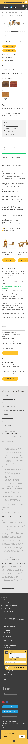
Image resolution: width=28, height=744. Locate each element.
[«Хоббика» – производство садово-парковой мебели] (5, 7)
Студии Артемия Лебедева (10, 693)
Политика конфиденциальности (9, 721)
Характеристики (6, 54)
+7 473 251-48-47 (8, 675)
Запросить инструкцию (11, 128)
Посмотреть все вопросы (8, 588)
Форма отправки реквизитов (8, 406)
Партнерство (7, 608)
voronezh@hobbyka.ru (9, 672)
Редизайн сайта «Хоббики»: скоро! (14, 2)
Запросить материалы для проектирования (12, 134)
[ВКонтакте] (7, 702)
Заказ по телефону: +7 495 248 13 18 (12, 228)
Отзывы (14, 54)
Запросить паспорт (10, 131)
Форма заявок (5, 395)
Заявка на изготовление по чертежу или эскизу (13, 410)
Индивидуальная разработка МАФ (10, 332)
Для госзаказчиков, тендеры (8, 399)
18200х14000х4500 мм (9, 69)
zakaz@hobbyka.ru (16, 559)
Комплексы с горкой (12, 113)
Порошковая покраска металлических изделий (13, 343)
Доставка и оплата (7, 57)
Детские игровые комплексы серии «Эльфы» (12, 108)
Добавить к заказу (9, 46)
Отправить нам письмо (9, 230)
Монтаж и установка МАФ (8, 338)
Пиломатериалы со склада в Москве (10, 341)
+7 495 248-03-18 (8, 640)
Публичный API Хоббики (9, 626)
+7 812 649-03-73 (8, 649)
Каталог (6, 596)
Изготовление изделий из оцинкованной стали (13, 329)
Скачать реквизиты (10, 353)
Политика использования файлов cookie (11, 729)
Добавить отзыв (10, 379)
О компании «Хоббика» (10, 605)
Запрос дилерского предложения (10, 421)
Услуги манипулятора (7, 348)
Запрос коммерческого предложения (10, 402)
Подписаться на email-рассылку (9, 715)
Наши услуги (7, 599)
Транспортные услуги (7, 346)
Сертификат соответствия (12, 126)
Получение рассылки (7, 425)
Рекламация (5, 414)
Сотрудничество (8, 611)
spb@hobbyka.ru (7, 647)
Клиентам (6, 602)
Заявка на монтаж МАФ (7, 418)
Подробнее (5, 321)
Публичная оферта (6, 727)
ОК (22, 736)
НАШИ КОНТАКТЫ (8, 679)
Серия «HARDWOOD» (7, 111)
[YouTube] (3, 702)
